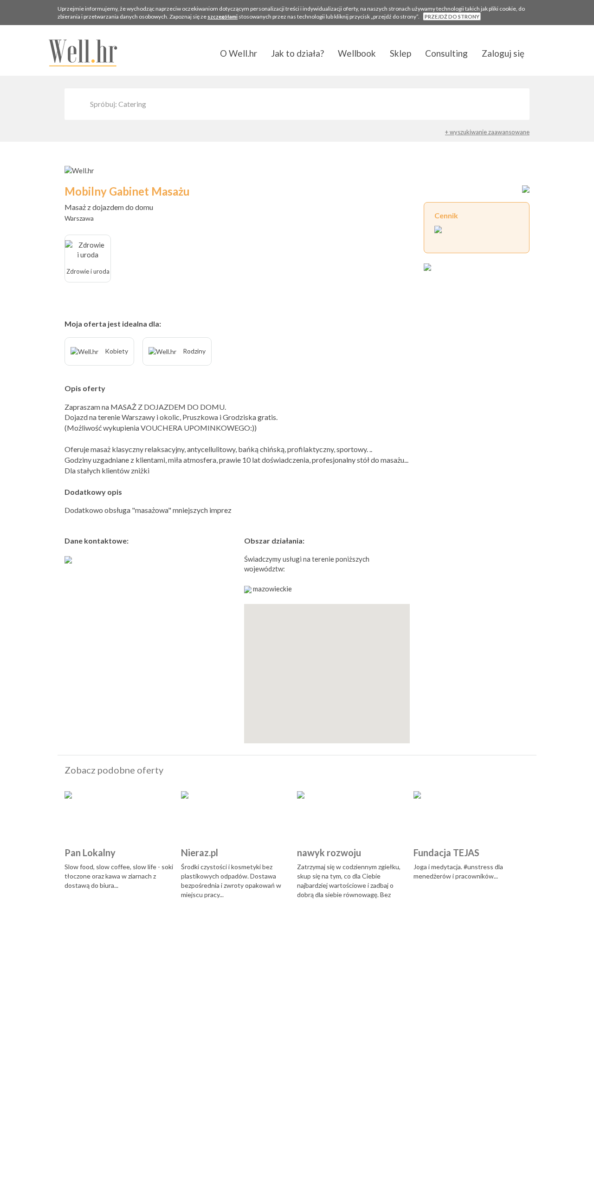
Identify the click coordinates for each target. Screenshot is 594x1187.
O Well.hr (238, 53)
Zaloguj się (503, 53)
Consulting (446, 53)
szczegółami (222, 16)
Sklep (400, 53)
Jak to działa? (297, 53)
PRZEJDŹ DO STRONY (452, 16)
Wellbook (357, 53)
